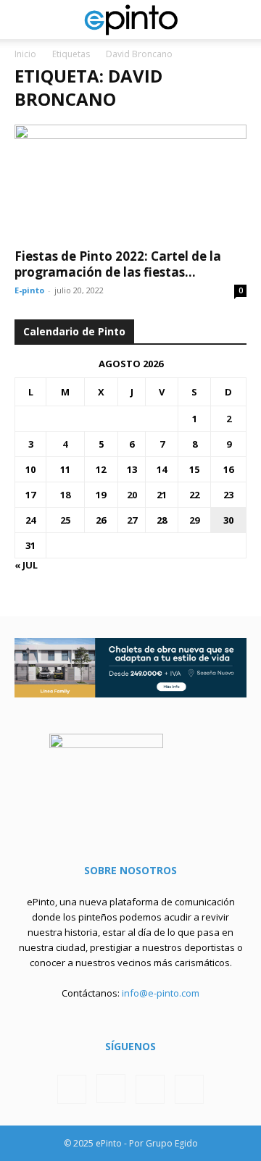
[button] (24, 19)
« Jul (26, 564)
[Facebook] (71, 1089)
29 (194, 520)
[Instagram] (110, 1088)
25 (65, 520)
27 (132, 520)
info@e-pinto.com (160, 992)
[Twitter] (150, 1089)
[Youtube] (189, 1089)
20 (132, 494)
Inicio (25, 54)
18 (65, 494)
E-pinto (29, 290)
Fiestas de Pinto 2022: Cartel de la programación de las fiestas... (117, 264)
